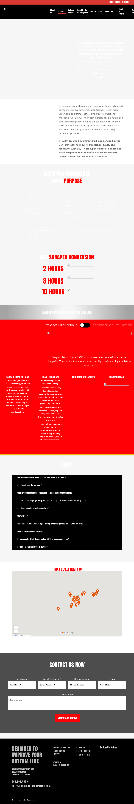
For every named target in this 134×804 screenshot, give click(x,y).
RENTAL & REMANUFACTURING (61, 763)
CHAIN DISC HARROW (61, 747)
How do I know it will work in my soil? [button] (32, 546)
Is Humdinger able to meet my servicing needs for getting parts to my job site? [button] (50, 523)
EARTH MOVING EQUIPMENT (59, 752)
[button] (61, 325)
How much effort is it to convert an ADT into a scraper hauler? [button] (43, 539)
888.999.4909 (20, 781)
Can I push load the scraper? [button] (29, 485)
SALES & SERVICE (83, 751)
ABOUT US (80, 747)
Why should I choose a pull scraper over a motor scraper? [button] (41, 477)
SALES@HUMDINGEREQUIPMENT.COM (31, 786)
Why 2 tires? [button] (22, 516)
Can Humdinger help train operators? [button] (33, 508)
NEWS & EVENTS (83, 755)
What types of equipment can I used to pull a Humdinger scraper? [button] (44, 493)
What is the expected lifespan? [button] (30, 531)
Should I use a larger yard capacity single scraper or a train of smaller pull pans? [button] (51, 500)
